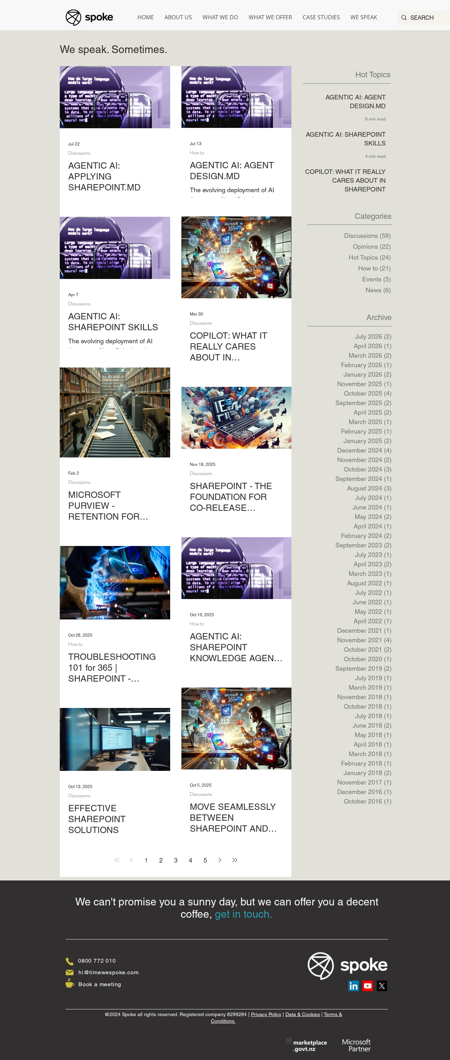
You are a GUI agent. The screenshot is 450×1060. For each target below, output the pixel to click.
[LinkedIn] (353, 986)
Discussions (79, 153)
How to (197, 153)
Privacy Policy (266, 1014)
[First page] (116, 860)
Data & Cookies (302, 1014)
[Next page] (220, 860)
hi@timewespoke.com (108, 972)
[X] (382, 986)
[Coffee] (69, 982)
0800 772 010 (97, 960)
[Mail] (69, 972)
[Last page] (235, 860)
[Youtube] (367, 986)
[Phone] (69, 961)
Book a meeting (99, 984)
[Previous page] (131, 860)
